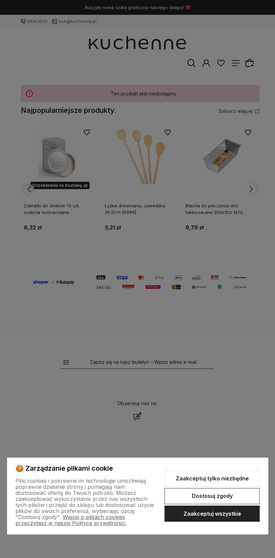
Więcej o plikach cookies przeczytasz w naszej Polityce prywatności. (70, 520)
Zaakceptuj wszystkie (212, 513)
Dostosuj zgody (212, 495)
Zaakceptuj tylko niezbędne (212, 478)
